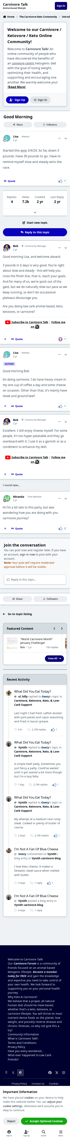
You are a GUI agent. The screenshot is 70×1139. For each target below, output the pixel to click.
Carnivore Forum (25, 963)
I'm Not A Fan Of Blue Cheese (36, 849)
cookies (29, 1097)
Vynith (22, 747)
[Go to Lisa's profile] (7, 138)
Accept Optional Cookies (46, 1121)
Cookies (53, 1083)
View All (52, 658)
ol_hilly (23, 696)
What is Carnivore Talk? (23, 1038)
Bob (15, 246)
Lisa (15, 136)
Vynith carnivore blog (46, 858)
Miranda (18, 496)
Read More (16, 87)
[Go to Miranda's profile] (7, 498)
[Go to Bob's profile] (7, 247)
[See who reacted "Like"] (53, 729)
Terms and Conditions (22, 1043)
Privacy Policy (16, 1047)
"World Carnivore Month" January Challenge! (36, 640)
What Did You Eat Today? (32, 691)
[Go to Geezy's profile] (8, 850)
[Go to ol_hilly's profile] (8, 693)
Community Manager (35, 245)
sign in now (27, 554)
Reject (11, 1121)
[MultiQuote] (5, 339)
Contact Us (38, 1083)
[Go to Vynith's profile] (8, 744)
